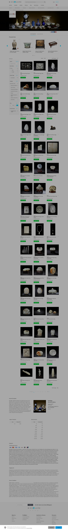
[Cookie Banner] (34, 527)
